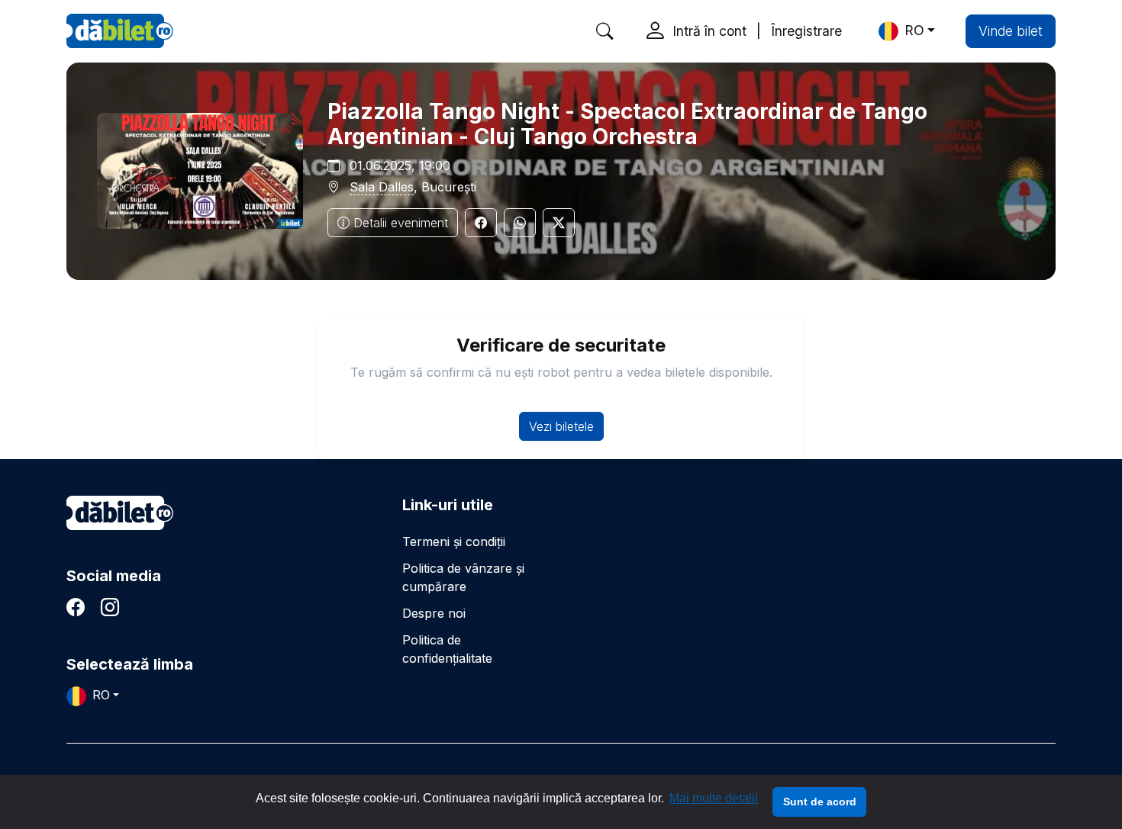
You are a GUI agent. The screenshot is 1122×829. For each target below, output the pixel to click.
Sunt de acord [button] (819, 801)
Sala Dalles (382, 186)
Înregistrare (806, 31)
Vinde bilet (1011, 31)
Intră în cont (709, 31)
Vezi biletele (561, 426)
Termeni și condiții (453, 541)
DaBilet (119, 31)
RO (914, 30)
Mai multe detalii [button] (713, 798)
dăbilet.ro (119, 513)
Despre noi (434, 613)
